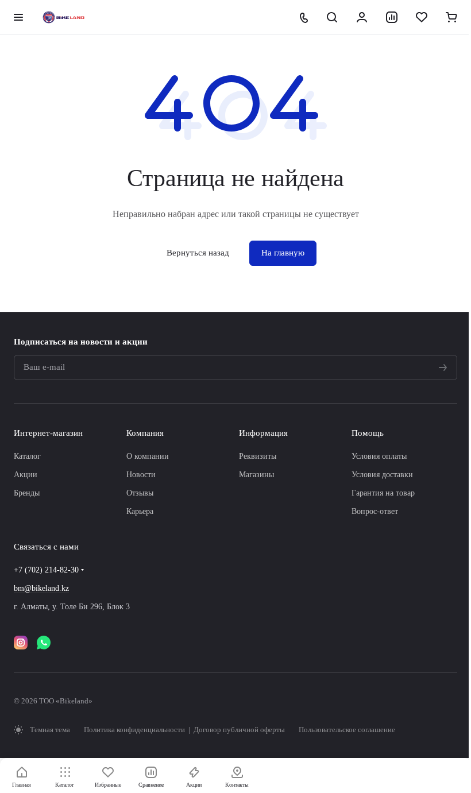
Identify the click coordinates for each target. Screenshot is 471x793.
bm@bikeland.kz (41, 588)
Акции (25, 474)
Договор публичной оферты (239, 729)
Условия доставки (382, 474)
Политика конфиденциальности (135, 729)
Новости (141, 474)
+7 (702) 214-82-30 (46, 570)
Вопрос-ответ (375, 511)
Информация (263, 433)
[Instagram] (21, 642)
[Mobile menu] (18, 17)
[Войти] (362, 17)
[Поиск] (332, 17)
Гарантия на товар (383, 493)
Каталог (27, 456)
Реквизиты (257, 456)
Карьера (139, 511)
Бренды (27, 493)
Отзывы (139, 493)
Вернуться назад (198, 252)
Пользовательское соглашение (347, 729)
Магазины (256, 474)
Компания (145, 433)
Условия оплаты (379, 456)
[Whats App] (44, 642)
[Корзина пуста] (451, 17)
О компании (147, 456)
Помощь (368, 433)
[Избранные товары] (421, 17)
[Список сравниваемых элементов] (391, 17)
